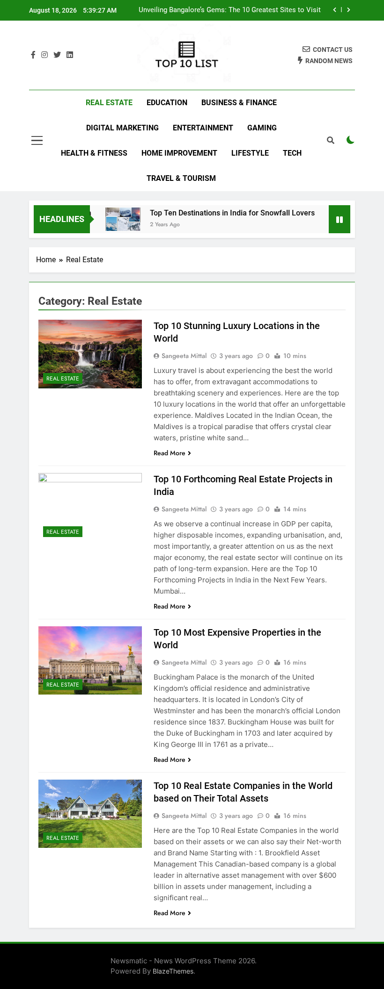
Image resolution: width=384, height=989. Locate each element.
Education (167, 102)
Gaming (262, 127)
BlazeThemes (173, 971)
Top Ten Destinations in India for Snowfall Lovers (224, 212)
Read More (169, 453)
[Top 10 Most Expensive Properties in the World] (90, 660)
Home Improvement (179, 153)
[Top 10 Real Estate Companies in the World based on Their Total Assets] (90, 814)
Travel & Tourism (181, 178)
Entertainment (203, 127)
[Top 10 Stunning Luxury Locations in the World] (90, 354)
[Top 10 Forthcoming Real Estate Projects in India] (90, 507)
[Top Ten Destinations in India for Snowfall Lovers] (115, 219)
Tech (292, 153)
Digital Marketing (122, 127)
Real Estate (109, 102)
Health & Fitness (94, 153)
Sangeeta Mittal (184, 355)
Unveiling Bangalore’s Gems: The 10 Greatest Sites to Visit (230, 10)
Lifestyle (250, 153)
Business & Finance (239, 102)
